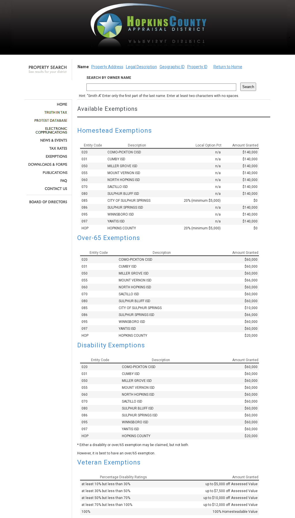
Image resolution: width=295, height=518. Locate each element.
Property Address (107, 66)
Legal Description (141, 66)
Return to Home (227, 66)
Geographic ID (172, 66)
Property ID (197, 66)
